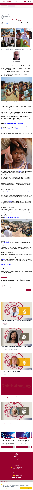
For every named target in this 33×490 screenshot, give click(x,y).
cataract (20, 171)
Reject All (29, 488)
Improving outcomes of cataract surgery (11, 217)
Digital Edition (3, 15)
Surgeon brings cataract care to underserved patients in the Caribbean (17, 191)
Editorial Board (16, 457)
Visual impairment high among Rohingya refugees (13, 123)
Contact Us (16, 459)
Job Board (16, 461)
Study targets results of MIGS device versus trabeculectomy (7, 281)
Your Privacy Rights (16, 462)
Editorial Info (16, 456)
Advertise (16, 454)
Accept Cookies (23, 488)
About (16, 453)
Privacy (16, 455)
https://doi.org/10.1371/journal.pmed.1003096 (9, 128)
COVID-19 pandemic (5, 242)
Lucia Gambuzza (5, 323)
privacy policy (18, 291)
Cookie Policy (12, 486)
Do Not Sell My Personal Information (16, 460)
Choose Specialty (15, 3)
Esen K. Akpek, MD (10, 423)
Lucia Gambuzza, (5, 423)
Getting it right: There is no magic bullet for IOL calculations (24, 281)
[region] (16, 486)
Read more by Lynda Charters (6, 264)
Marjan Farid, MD (5, 397)
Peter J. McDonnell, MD (6, 372)
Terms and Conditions (16, 458)
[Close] (32, 483)
